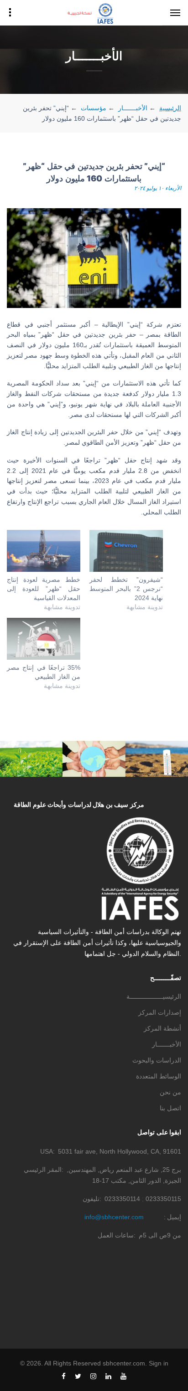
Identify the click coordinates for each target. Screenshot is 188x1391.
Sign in (158, 1363)
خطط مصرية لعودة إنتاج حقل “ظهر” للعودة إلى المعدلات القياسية (43, 588)
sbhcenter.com (124, 1363)
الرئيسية (170, 108)
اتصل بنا (170, 1108)
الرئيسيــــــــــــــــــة (153, 996)
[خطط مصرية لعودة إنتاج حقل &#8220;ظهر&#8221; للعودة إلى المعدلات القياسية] (43, 551)
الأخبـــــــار (132, 108)
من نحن (170, 1092)
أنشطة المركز (162, 1028)
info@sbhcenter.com (114, 1217)
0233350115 (163, 1198)
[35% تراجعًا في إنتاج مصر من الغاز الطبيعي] (43, 639)
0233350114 (122, 1198)
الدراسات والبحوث (156, 1060)
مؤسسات (93, 108)
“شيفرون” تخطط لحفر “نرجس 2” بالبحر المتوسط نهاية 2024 (126, 588)
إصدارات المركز (159, 1012)
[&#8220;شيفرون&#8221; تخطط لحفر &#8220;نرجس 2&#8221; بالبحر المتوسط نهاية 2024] (126, 551)
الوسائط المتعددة (158, 1076)
